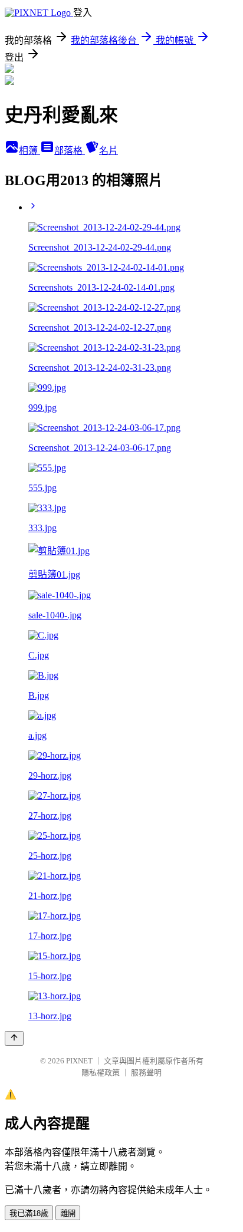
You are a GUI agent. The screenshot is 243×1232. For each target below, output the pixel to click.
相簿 (29, 151)
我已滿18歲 (28, 1213)
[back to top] (14, 1038)
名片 (108, 151)
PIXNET (79, 1060)
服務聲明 (146, 1072)
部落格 (69, 151)
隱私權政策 (100, 1072)
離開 (67, 1213)
